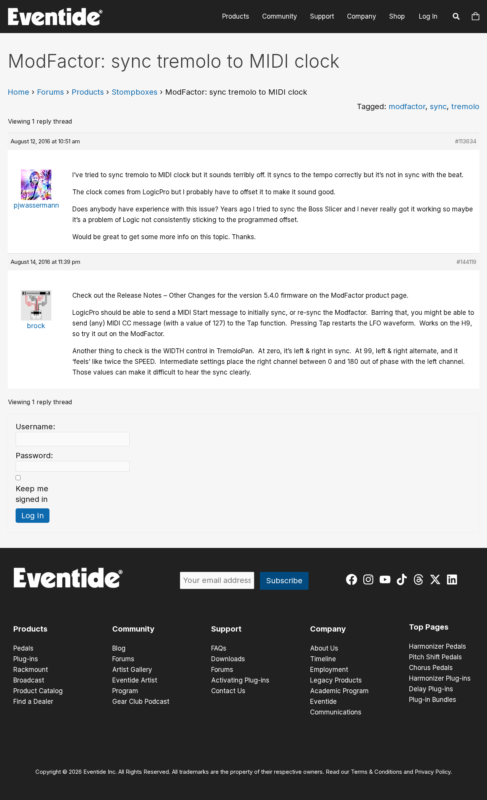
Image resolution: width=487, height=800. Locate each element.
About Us (324, 648)
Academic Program (339, 691)
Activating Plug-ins (240, 680)
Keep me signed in (32, 494)
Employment (329, 669)
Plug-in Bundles (432, 699)
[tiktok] (403, 579)
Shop (397, 16)
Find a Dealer (33, 701)
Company (361, 16)
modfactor (406, 106)
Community (279, 16)
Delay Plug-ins (431, 689)
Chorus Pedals (431, 667)
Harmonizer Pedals (437, 646)
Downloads (228, 659)
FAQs (218, 648)
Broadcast (28, 680)
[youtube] (386, 579)
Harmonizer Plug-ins (440, 678)
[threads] (420, 579)
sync (438, 106)
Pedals (23, 648)
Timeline (323, 659)
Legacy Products (336, 680)
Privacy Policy (432, 771)
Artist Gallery (132, 669)
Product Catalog (38, 691)
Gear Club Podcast (140, 701)
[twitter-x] (437, 579)
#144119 (466, 261)
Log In (428, 16)
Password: (34, 455)
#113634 (465, 141)
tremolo (465, 106)
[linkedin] (453, 579)
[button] (456, 17)
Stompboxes (134, 92)
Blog (119, 648)
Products (235, 16)
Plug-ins (25, 659)
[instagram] (370, 579)
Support (322, 16)
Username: (35, 426)
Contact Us (228, 691)
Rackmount (30, 669)
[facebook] (353, 579)
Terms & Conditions (376, 771)
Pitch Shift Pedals (435, 657)
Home (18, 92)
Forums (50, 92)
